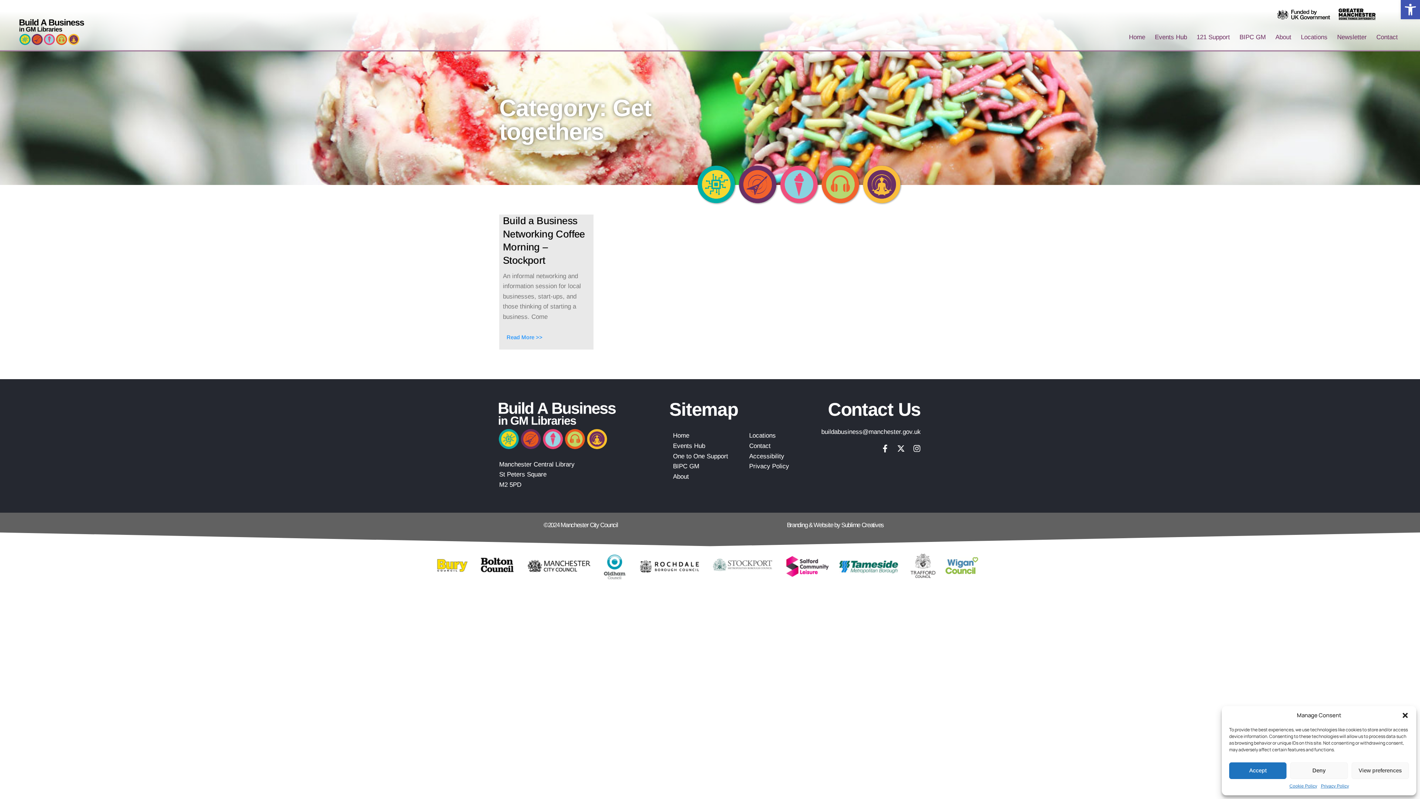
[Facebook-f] (885, 448)
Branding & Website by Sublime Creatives (835, 525)
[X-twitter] (901, 448)
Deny (1319, 770)
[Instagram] (917, 448)
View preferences (1380, 770)
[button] (1410, 9)
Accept (1258, 770)
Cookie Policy (1303, 786)
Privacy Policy (1335, 786)
